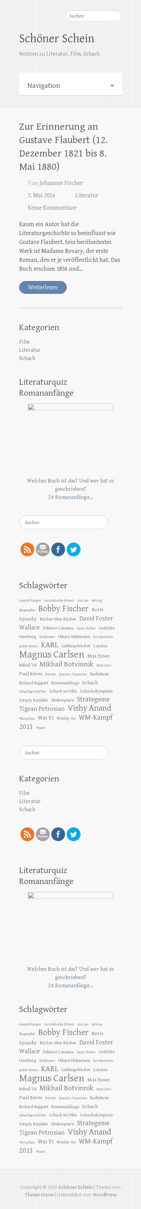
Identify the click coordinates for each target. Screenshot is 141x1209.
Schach (27, 358)
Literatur (86, 195)
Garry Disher (86, 628)
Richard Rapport (33, 683)
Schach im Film (63, 691)
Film (24, 342)
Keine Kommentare (52, 207)
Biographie (27, 610)
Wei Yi (45, 717)
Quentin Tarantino (73, 674)
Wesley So (66, 718)
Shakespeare (62, 700)
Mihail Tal (28, 665)
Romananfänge (65, 683)
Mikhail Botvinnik (66, 664)
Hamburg (27, 636)
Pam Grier (104, 665)
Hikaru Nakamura (74, 636)
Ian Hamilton (103, 637)
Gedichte (107, 628)
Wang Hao (27, 719)
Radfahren (99, 674)
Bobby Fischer (63, 609)
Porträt (50, 674)
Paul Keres (30, 674)
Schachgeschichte (32, 691)
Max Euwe (98, 656)
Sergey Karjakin (33, 700)
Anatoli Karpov (30, 600)
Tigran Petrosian (42, 708)
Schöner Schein (56, 39)
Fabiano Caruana (58, 628)
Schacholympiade (96, 691)
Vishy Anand (89, 708)
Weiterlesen (43, 287)
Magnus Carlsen (51, 654)
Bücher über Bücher (58, 619)
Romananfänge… (74, 497)
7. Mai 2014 (41, 195)
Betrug (97, 600)
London (100, 646)
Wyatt (40, 728)
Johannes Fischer (61, 183)
